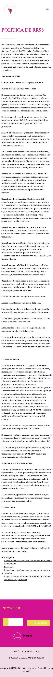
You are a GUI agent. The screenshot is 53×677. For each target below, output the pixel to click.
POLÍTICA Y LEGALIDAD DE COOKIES (26, 658)
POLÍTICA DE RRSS (26, 654)
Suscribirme (40, 622)
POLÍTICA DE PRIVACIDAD (26, 651)
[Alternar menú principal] (47, 9)
